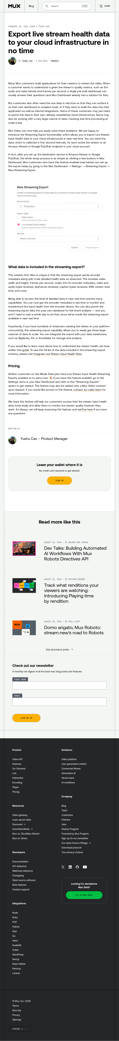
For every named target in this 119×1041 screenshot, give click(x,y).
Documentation (20, 861)
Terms (15, 1005)
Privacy (16, 1015)
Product (55, 61)
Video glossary (20, 815)
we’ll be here (85, 409)
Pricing (14, 366)
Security (16, 1010)
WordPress (18, 954)
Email (17, 695)
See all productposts (57, 649)
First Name (20, 679)
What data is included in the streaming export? (46, 267)
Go (13, 936)
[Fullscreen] (59, 218)
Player (15, 787)
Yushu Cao (27, 61)
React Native (19, 964)
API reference (19, 866)
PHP (14, 922)
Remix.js (16, 968)
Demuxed (17, 824)
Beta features (19, 884)
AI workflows (68, 782)
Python (16, 926)
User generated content (74, 764)
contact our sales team (87, 389)
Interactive (17, 778)
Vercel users (68, 778)
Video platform (69, 759)
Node (15, 912)
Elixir (14, 931)
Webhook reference (22, 871)
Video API (17, 759)
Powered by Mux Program (75, 833)
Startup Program (70, 829)
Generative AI (69, 773)
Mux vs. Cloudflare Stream (25, 833)
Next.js (15, 959)
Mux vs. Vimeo (19, 838)
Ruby (15, 917)
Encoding (17, 782)
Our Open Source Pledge (75, 843)
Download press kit (71, 847)
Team (64, 810)
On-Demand (18, 768)
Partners (66, 819)
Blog (64, 805)
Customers (67, 815)
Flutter (15, 950)
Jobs (64, 824)
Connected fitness (71, 768)
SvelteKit (16, 945)
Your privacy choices (72, 852)
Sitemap (16, 1019)
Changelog (18, 875)
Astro (15, 940)
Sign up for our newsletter (75, 838)
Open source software (24, 880)
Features (16, 764)
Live (14, 773)
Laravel (16, 973)
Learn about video (21, 819)
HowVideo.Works (21, 829)
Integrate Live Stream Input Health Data (58, 353)
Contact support (20, 889)
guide (25, 350)
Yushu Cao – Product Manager (44, 439)
